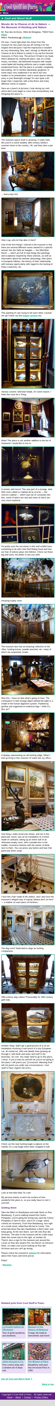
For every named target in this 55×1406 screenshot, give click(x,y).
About (18, 1397)
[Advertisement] (27, 1403)
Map (4, 35)
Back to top (48, 1384)
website (33, 1253)
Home (9, 1397)
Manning (7, 1265)
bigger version (30, 315)
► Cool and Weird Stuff (16, 18)
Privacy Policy (41, 1397)
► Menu (4, 13)
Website (27, 37)
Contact (27, 1397)
